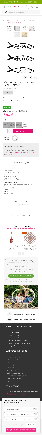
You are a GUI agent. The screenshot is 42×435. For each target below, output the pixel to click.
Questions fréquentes (14, 335)
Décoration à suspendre (12, 22)
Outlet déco (11, 365)
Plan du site (11, 381)
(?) (19, 409)
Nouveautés (11, 368)
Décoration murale (28, 20)
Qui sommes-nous (13, 357)
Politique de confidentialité (16, 346)
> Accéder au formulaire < (16, 394)
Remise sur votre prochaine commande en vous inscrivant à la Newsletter (21, 261)
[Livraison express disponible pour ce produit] (15, 138)
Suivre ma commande (15, 332)
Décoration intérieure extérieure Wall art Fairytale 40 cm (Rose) (30, 247)
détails (5, 405)
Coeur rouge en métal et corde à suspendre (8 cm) (11, 246)
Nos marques (11, 370)
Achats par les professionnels (17, 340)
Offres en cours (12, 360)
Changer (32, 150)
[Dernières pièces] (7, 138)
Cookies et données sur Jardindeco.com (14, 401)
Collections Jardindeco (15, 373)
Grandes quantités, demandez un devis (20, 343)
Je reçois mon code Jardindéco (21, 275)
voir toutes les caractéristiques (13, 101)
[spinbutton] (6, 131)
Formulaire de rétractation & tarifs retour (21, 338)
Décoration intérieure (11, 20)
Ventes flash (11, 362)
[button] (9, 130)
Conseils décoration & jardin (17, 376)
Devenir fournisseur (14, 378)
